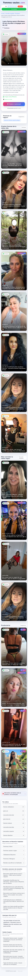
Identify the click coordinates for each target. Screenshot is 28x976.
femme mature (7, 823)
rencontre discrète (8, 827)
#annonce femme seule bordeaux (12, 120)
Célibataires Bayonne (9, 854)
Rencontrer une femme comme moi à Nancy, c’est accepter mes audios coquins (13, 895)
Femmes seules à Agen (10, 850)
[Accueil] (6, 6)
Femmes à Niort (7, 846)
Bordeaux (17, 13)
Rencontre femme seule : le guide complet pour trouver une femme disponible (13, 939)
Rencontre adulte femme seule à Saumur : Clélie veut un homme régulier (12, 875)
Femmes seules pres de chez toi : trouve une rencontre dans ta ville (13, 945)
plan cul (5, 811)
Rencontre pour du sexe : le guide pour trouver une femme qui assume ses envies (13, 958)
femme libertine (7, 835)
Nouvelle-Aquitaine (9, 13)
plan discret (6, 819)
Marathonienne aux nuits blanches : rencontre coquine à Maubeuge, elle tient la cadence (13, 888)
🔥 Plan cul (20, 6)
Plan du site (20, 971)
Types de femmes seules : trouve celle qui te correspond (12, 963)
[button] (14, 49)
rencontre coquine (8, 831)
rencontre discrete (8, 815)
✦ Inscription (14, 9)
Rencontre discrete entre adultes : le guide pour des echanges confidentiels (13, 951)
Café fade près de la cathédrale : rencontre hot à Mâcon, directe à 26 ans (13, 901)
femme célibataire (8, 807)
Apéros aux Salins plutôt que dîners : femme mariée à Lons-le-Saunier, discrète (13, 908)
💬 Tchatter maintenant (14, 104)
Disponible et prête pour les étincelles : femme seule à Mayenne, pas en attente (13, 882)
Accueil (3, 13)
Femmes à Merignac (9, 859)
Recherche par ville (12, 6)
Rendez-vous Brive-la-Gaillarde (12, 863)
